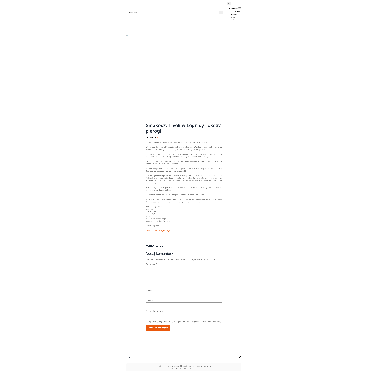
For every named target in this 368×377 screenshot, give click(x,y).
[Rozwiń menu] (221, 12)
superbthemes (206, 366)
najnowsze (234, 8)
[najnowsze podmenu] (239, 8)
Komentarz (151, 264)
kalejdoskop (132, 12)
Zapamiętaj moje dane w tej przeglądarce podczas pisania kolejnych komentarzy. (184, 321)
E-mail (149, 300)
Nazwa (149, 290)
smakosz (149, 231)
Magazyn (166, 231)
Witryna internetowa (155, 311)
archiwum (158, 231)
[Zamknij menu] (229, 3)
